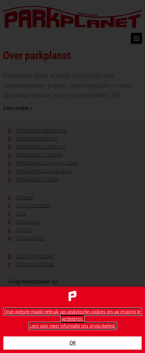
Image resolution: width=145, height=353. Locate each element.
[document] (72, 176)
